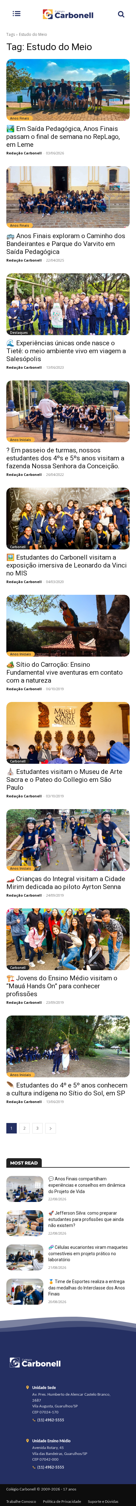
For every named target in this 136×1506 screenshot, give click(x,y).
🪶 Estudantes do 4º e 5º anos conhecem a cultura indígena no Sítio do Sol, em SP (66, 1089)
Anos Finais (19, 118)
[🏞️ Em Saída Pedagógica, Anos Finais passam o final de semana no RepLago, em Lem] (68, 90)
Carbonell (18, 547)
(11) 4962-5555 (50, 1420)
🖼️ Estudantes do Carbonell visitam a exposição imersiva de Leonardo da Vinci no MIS (66, 565)
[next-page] (50, 1128)
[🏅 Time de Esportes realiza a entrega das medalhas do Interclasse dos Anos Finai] (24, 1292)
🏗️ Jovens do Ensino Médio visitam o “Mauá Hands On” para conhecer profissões (61, 986)
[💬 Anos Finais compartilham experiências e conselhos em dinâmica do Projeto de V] (24, 1189)
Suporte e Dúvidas (103, 1502)
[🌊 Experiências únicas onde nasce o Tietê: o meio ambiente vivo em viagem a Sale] (68, 304)
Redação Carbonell (24, 153)
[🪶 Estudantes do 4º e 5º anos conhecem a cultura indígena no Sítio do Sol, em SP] (68, 1046)
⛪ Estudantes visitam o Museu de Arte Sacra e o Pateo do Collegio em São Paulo (64, 779)
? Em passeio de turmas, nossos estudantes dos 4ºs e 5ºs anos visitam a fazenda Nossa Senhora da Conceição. (65, 458)
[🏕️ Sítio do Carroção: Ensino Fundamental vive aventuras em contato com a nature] (68, 626)
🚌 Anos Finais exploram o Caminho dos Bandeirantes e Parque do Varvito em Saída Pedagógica (65, 244)
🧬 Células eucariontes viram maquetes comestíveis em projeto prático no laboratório (88, 1253)
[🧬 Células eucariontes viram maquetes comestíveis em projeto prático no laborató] (24, 1257)
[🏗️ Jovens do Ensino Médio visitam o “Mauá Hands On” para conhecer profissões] (68, 939)
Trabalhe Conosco (21, 1502)
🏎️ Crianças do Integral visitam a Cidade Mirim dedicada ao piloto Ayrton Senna (65, 883)
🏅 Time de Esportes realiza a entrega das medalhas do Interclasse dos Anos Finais (86, 1287)
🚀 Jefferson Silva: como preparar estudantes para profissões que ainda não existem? (86, 1219)
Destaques (19, 332)
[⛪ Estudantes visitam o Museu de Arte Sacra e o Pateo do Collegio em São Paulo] (68, 733)
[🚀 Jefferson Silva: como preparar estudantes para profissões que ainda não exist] (24, 1223)
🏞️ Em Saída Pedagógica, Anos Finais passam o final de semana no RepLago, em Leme (63, 136)
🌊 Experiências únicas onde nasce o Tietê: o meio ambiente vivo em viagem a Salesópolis (66, 351)
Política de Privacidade (62, 1502)
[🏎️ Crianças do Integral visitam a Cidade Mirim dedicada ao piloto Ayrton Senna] (68, 840)
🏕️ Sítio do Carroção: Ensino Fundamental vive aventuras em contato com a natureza (64, 672)
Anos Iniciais (20, 440)
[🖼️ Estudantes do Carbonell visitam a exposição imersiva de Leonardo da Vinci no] (68, 518)
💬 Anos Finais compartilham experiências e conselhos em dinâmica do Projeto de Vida (86, 1185)
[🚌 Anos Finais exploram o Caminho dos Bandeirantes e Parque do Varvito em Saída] (68, 197)
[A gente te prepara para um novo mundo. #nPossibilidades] (68, 14)
